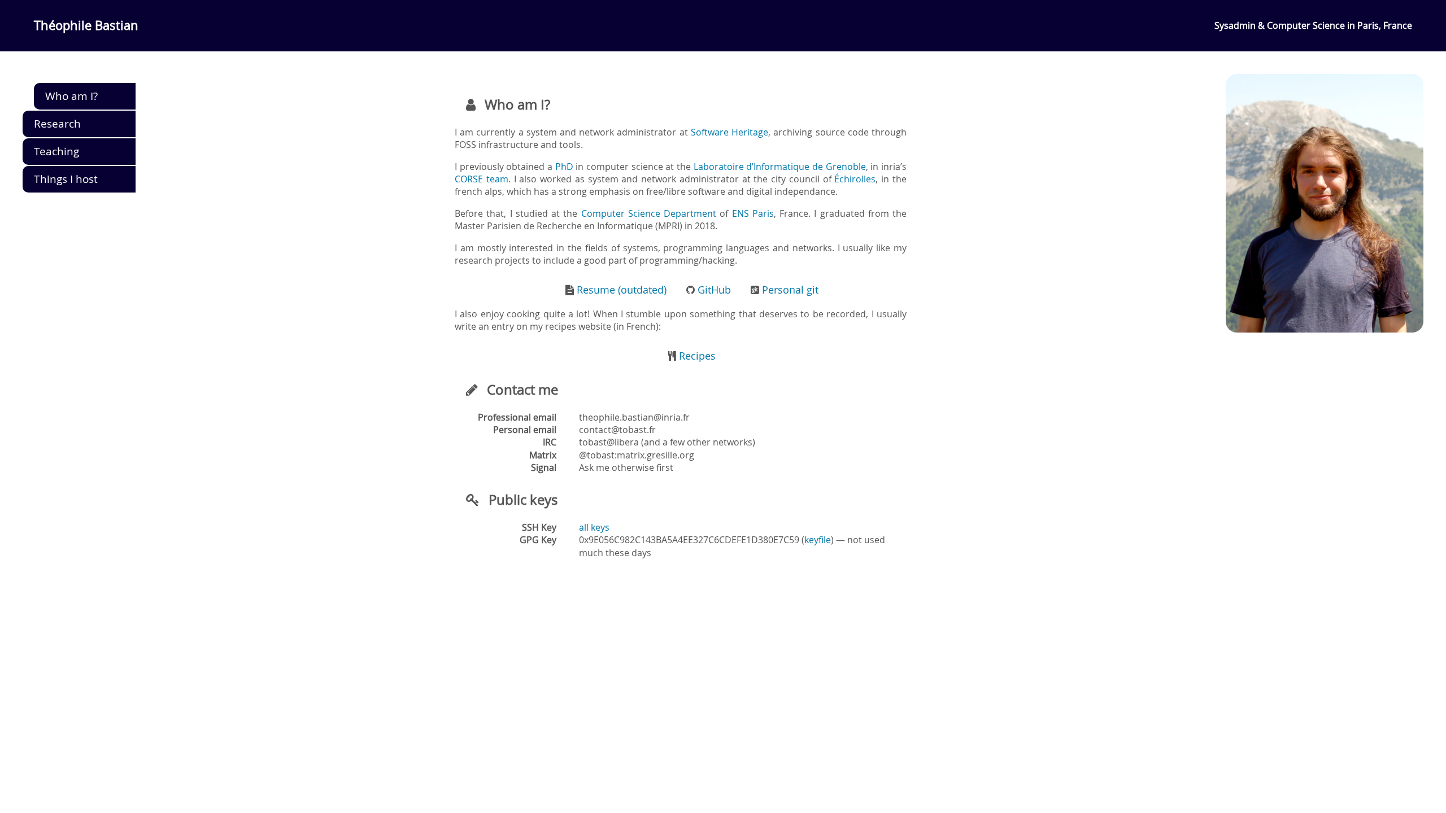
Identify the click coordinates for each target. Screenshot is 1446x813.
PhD (564, 166)
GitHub (713, 289)
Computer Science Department (649, 213)
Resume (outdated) (620, 289)
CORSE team (481, 179)
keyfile (817, 540)
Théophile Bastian (86, 25)
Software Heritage (729, 132)
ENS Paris (753, 213)
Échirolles (855, 179)
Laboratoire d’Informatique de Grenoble (780, 166)
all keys (594, 527)
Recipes (696, 355)
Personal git (788, 289)
